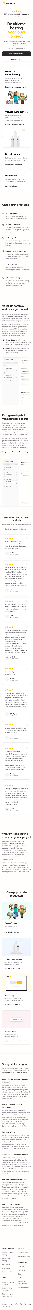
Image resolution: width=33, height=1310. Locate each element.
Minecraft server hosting (10, 843)
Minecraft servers (11, 923)
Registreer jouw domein (13, 165)
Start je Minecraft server (13, 932)
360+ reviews (22, 14)
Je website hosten (11, 186)
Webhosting (11, 175)
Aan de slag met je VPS (13, 124)
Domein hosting (7, 1272)
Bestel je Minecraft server (14, 87)
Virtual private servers (16, 112)
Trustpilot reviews (24, 1256)
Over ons (21, 1267)
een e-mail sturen (23, 1070)
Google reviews (23, 1252)
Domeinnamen (12, 154)
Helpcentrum (22, 1270)
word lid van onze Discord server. (15, 1073)
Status (20, 1278)
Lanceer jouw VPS (11, 968)
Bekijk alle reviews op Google (15, 529)
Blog (19, 1274)
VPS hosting (6, 1264)
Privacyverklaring (23, 1287)
